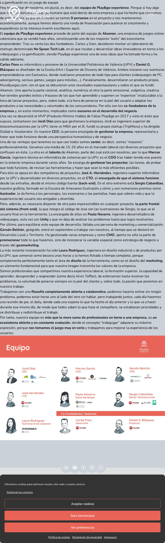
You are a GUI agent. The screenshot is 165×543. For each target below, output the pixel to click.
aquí (75, 28)
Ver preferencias (82, 527)
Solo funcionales (82, 516)
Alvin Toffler (85, 276)
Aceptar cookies (82, 504)
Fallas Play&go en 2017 (110, 116)
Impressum (110, 537)
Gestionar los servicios (20, 492)
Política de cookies (59, 537)
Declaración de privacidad (87, 537)
